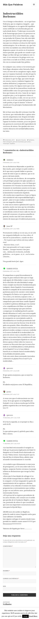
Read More (33, 616)
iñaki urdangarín (7, 142)
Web (4, 586)
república (12, 143)
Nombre (6, 571)
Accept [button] (25, 616)
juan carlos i (27, 142)
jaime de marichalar (18, 142)
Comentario (8, 546)
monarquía (6, 143)
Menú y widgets (34, 6)
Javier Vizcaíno (22, 140)
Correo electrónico (11, 578)
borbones (31, 140)
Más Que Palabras (13, 4)
